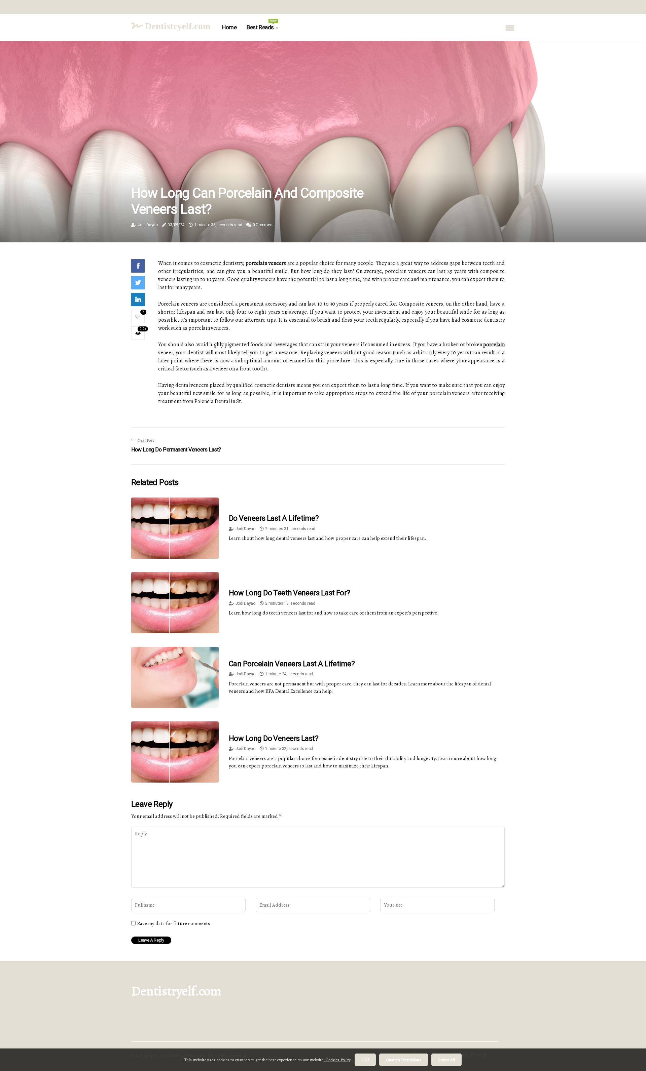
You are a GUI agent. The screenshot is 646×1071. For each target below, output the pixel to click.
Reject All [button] (446, 1060)
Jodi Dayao (148, 225)
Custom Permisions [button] (403, 1060)
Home (229, 27)
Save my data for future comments (173, 923)
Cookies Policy (337, 1060)
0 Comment (263, 225)
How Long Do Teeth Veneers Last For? (289, 593)
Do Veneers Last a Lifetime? (274, 518)
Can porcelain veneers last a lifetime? (292, 664)
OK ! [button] (365, 1060)
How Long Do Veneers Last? (273, 738)
